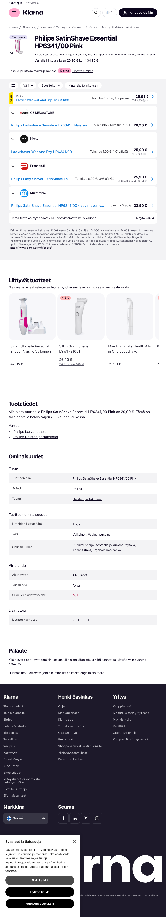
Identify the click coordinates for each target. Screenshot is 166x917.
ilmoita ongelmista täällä (87, 673)
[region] (40, 876)
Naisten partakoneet (87, 499)
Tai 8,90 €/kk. (140, 100)
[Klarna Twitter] (86, 818)
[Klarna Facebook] (63, 818)
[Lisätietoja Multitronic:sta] (13, 193)
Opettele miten (82, 71)
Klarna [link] (13, 27)
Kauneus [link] (78, 27)
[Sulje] (74, 841)
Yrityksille (32, 3)
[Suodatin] (13, 85)
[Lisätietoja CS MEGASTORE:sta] (13, 113)
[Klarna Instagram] (97, 818)
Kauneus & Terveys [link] (53, 27)
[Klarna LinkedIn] (74, 818)
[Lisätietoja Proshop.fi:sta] (13, 166)
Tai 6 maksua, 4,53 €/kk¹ (132, 181)
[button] (109, 12)
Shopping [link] (29, 27)
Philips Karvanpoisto (29, 431)
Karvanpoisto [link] (98, 27)
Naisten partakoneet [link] (126, 27)
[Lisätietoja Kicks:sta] (13, 139)
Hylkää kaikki (40, 892)
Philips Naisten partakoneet (35, 437)
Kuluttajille (16, 3)
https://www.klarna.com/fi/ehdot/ (31, 247)
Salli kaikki (40, 880)
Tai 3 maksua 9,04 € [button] (71, 364)
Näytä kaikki (120, 287)
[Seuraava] (151, 329)
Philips (77, 489)
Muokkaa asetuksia (40, 903)
